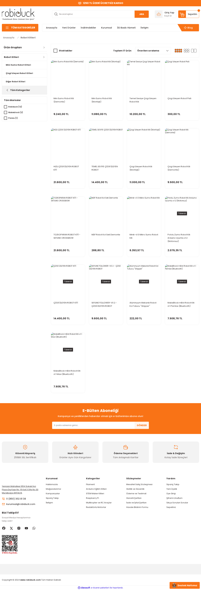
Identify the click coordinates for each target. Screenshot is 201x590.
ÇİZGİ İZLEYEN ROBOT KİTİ (66, 302)
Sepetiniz (171, 507)
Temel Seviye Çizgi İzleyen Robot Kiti (143, 100)
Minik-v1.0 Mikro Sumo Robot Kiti (144, 236)
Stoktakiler (65, 50)
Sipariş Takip (52, 498)
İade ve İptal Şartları (136, 502)
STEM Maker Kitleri (95, 493)
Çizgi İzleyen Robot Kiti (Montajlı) (141, 168)
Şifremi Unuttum (174, 498)
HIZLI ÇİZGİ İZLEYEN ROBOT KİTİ (66, 168)
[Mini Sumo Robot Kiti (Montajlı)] (106, 77)
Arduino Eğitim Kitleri (96, 488)
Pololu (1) (13, 118)
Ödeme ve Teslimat (136, 493)
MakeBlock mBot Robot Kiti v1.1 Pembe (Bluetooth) (181, 304)
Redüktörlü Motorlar (96, 507)
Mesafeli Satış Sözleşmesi (139, 484)
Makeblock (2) (15, 112)
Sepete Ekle (68, 117)
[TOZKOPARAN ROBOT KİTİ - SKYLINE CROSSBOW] (68, 213)
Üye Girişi (171, 493)
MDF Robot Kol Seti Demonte (106, 234)
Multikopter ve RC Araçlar (99, 502)
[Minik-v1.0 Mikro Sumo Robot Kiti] (144, 213)
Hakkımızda (52, 484)
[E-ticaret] (100, 587)
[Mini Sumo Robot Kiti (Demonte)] (68, 77)
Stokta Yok (182, 253)
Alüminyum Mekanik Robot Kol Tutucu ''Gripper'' (143, 304)
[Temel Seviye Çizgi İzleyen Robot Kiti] (144, 77)
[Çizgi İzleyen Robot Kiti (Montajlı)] (144, 145)
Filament (90, 484)
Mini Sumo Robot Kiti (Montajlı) (102, 100)
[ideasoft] (84, 587)
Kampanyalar (53, 493)
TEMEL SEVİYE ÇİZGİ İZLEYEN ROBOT (105, 168)
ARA (141, 14)
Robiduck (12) (15, 106)
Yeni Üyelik (171, 488)
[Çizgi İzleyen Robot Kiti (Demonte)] (182, 145)
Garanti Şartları (133, 498)
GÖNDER (142, 425)
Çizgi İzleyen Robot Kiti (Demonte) (179, 168)
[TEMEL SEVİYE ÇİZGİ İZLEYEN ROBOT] (106, 145)
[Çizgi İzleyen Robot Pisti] (182, 77)
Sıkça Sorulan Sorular (177, 502)
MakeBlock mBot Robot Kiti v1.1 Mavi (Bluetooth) (67, 372)
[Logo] (18, 14)
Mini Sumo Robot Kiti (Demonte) (64, 100)
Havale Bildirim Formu (137, 507)
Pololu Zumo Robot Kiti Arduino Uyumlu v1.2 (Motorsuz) (179, 238)
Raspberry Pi (92, 498)
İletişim (49, 502)
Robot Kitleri (28, 37)
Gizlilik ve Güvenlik (135, 488)
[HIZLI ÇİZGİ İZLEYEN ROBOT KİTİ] (68, 145)
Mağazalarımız (53, 488)
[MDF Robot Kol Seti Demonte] (106, 213)
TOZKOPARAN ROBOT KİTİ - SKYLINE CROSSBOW (67, 236)
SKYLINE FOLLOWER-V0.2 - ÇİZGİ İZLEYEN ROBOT (104, 304)
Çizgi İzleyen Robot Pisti (179, 98)
